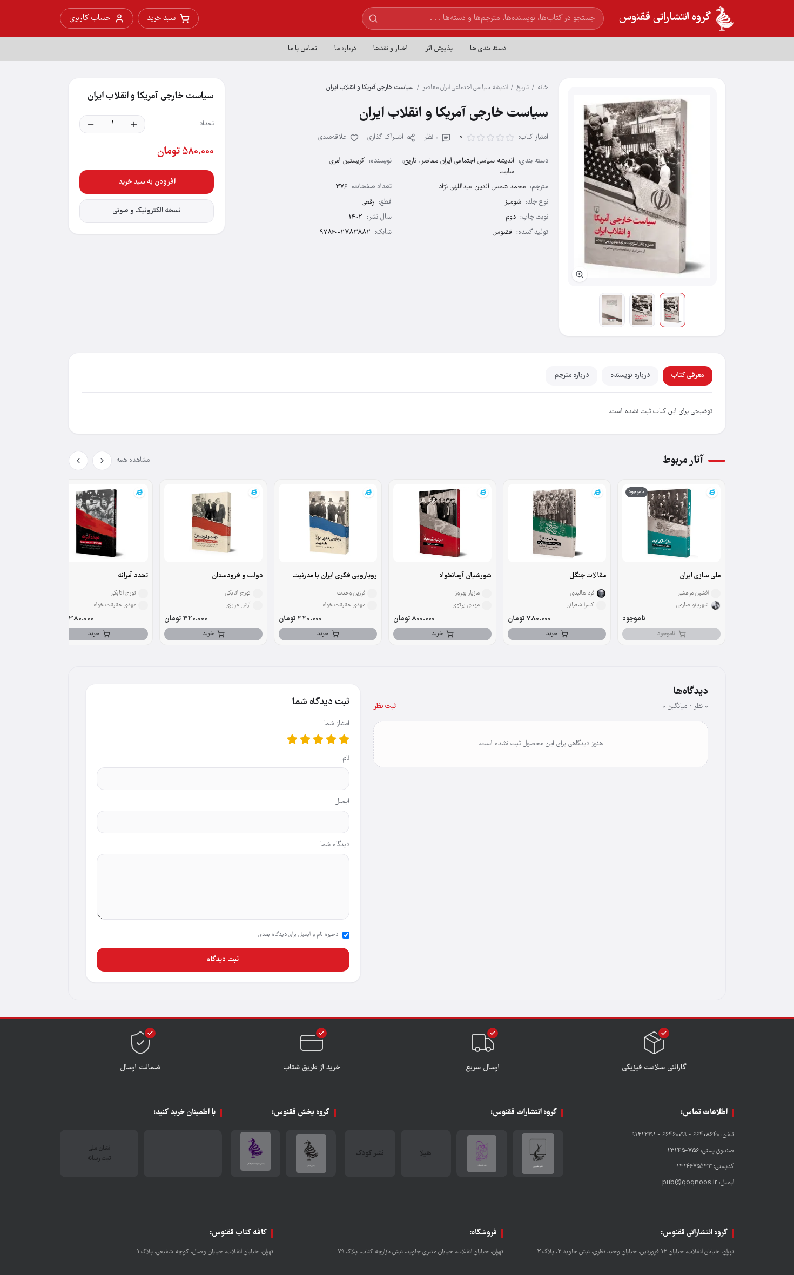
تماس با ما (302, 49)
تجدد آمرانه (133, 576)
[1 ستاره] (344, 739)
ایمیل (342, 802)
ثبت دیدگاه (223, 959)
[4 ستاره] (305, 739)
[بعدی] (78, 460)
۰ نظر (431, 137)
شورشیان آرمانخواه (465, 576)
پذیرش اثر (439, 49)
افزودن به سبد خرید (147, 182)
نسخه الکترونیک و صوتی (147, 211)
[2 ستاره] (331, 739)
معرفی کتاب (687, 375)
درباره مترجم (571, 375)
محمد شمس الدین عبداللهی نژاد (482, 187)
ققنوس (502, 232)
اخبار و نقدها (390, 49)
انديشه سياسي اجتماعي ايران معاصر (465, 87)
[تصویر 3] (612, 310)
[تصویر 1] (672, 310)
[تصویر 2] (642, 310)
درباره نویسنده (630, 375)
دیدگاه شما (334, 845)
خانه (542, 87)
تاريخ (522, 87)
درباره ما (345, 49)
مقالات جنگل (587, 576)
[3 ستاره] (318, 739)
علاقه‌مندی (332, 137)
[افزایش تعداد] (134, 124)
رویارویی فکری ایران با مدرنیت (335, 576)
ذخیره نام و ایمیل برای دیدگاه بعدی (298, 934)
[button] (642, 186)
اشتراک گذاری (385, 137)
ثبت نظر (384, 706)
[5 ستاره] (292, 739)
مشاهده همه (133, 460)
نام (345, 758)
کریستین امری (347, 161)
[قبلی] (102, 460)
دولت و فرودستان (237, 576)
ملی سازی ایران (700, 576)
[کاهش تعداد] (91, 124)
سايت (507, 172)
